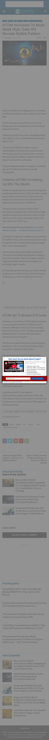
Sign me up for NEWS (37, 378)
